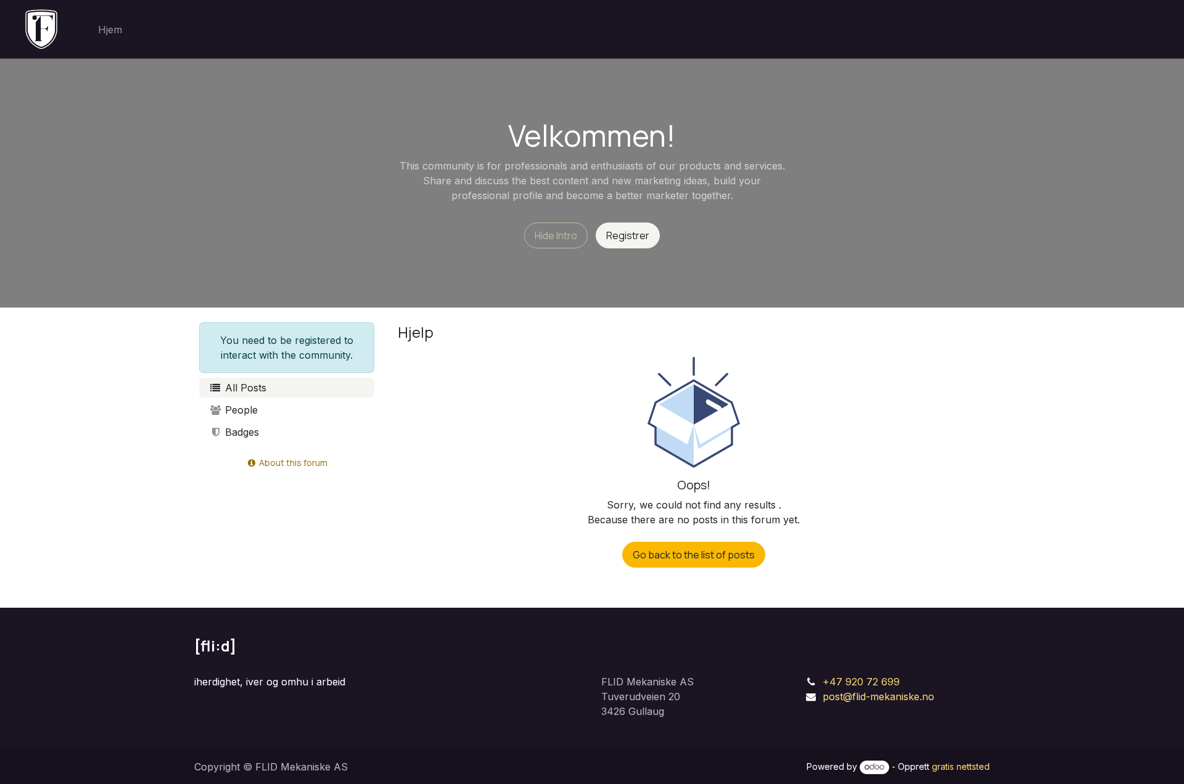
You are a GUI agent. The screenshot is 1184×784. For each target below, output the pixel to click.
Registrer (627, 235)
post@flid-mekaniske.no (878, 696)
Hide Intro (556, 235)
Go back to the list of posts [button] (694, 554)
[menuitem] (110, 29)
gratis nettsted (961, 766)
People (240, 410)
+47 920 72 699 (861, 682)
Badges (240, 432)
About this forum (292, 462)
